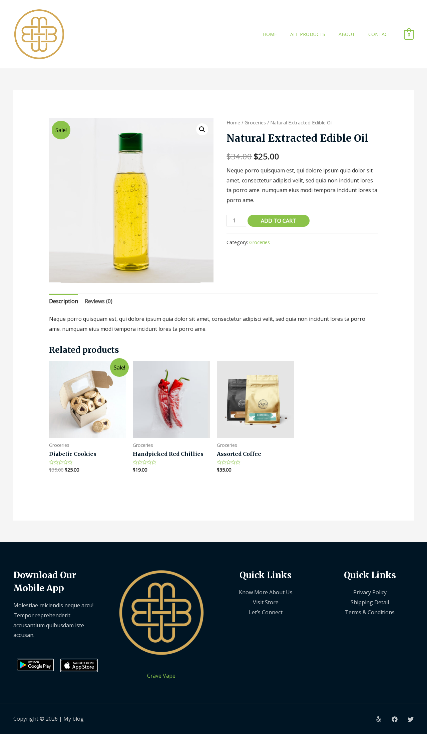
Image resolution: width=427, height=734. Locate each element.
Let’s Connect (266, 612)
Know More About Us (266, 592)
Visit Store (266, 602)
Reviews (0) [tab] (98, 301)
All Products (307, 34)
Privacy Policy (370, 592)
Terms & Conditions (370, 612)
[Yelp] (379, 719)
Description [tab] (63, 301)
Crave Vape (161, 675)
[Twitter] (411, 719)
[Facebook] (395, 719)
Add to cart (278, 220)
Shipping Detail (370, 602)
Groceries (255, 122)
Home (270, 34)
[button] (202, 129)
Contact (379, 34)
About (347, 34)
